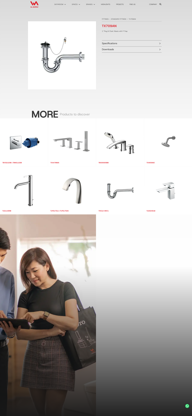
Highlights (105, 4)
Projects (120, 4)
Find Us (132, 4)
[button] (132, 43)
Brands (89, 4)
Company (153, 4)
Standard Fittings (118, 19)
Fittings (105, 19)
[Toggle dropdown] (65, 4)
